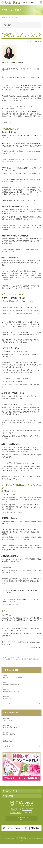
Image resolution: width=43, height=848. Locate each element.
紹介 (34, 659)
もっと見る (6, 703)
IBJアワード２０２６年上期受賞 (12, 677)
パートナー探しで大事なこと (18, 657)
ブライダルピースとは (10, 791)
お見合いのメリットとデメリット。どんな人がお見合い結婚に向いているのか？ (21, 35)
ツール (14, 659)
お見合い (9, 659)
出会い (19, 659)
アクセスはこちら (27, 810)
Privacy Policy (28, 838)
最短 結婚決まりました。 (11, 727)
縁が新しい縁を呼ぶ (9, 734)
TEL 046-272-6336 (15, 813)
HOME (3, 17)
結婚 (38, 659)
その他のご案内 (8, 796)
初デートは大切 (7, 720)
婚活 (23, 659)
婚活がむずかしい (8, 741)
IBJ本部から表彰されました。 (12, 691)
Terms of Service (37, 838)
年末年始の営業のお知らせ (11, 684)
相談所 (30, 659)
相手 (26, 659)
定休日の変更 (7, 698)
